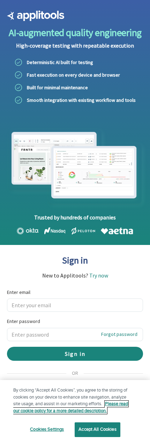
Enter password (23, 321)
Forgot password (119, 334)
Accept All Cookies (97, 429)
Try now (98, 275)
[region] (75, 411)
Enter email (18, 292)
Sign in (75, 353)
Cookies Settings (47, 429)
